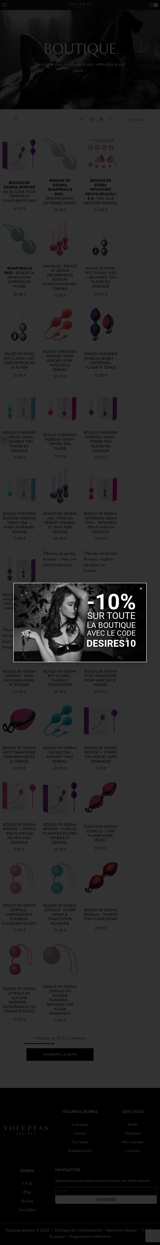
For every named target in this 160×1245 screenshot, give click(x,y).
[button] (140, 588)
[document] (80, 622)
